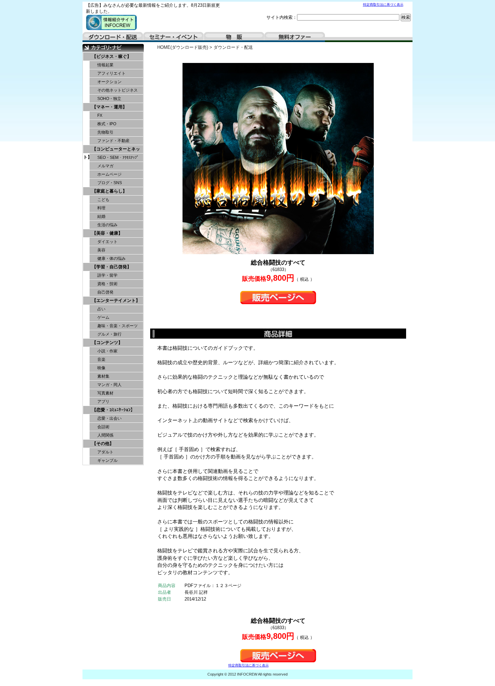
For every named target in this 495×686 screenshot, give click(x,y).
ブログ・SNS (109, 183)
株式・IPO (106, 124)
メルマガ (105, 166)
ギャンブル (107, 460)
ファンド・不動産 (113, 141)
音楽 (101, 359)
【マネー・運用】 (109, 106)
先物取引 (105, 132)
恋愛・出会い (109, 418)
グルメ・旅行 (109, 334)
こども (103, 200)
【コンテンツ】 (107, 342)
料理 (101, 208)
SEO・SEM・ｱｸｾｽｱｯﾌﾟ (118, 158)
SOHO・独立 (109, 99)
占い (101, 309)
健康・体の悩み (111, 258)
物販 (234, 37)
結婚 (101, 216)
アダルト (105, 452)
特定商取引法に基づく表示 (383, 4)
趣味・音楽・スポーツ (117, 326)
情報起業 (105, 65)
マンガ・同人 (109, 385)
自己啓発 (105, 292)
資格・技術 (107, 284)
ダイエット (107, 242)
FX (99, 115)
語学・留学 (107, 275)
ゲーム (103, 317)
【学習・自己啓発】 (111, 266)
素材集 (103, 376)
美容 (101, 250)
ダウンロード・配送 (112, 37)
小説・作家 (107, 351)
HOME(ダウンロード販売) (182, 47)
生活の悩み (107, 225)
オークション (109, 82)
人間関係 (105, 435)
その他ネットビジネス (117, 90)
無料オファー (294, 37)
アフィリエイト (111, 73)
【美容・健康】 (107, 233)
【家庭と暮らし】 (109, 191)
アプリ (103, 402)
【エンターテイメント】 (116, 300)
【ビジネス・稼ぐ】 (111, 56)
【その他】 (103, 443)
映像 (101, 368)
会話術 (103, 427)
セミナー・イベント (173, 37)
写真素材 (105, 393)
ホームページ (109, 174)
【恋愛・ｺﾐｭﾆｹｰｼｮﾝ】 (113, 409)
